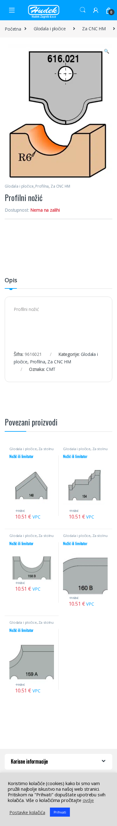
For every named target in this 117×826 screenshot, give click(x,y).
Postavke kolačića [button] (27, 812)
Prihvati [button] (60, 812)
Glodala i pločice (50, 29)
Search (82, 10)
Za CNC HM (94, 29)
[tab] (11, 282)
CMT (51, 369)
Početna (13, 29)
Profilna (42, 186)
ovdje (88, 800)
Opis (11, 280)
